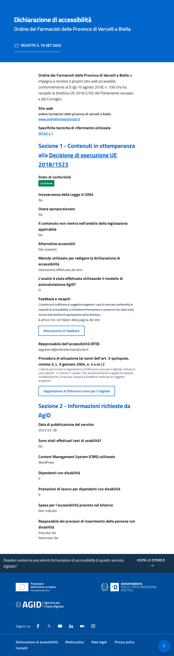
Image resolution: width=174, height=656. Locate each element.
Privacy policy (125, 642)
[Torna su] (164, 646)
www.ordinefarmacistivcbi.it (59, 119)
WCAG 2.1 (45, 133)
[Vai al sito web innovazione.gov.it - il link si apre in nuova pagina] (129, 587)
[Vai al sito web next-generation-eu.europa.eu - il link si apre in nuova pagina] (36, 587)
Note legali (99, 642)
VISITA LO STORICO (151, 560)
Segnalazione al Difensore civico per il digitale (77, 391)
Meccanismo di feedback (62, 330)
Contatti (22, 647)
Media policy (74, 642)
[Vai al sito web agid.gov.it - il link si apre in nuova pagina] (40, 604)
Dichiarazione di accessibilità (37, 642)
